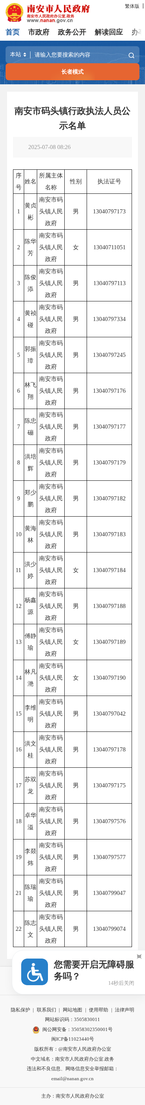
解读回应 (109, 32)
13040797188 (109, 606)
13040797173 (109, 211)
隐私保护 (20, 1010)
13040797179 (109, 462)
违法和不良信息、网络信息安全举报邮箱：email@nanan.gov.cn (73, 1073)
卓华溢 (30, 821)
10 (19, 534)
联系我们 (46, 1010)
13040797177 (109, 426)
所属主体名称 (51, 181)
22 (19, 929)
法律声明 (124, 1010)
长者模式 (72, 71)
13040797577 (109, 857)
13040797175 (109, 785)
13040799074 (109, 929)
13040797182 (109, 498)
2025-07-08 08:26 (49, 147)
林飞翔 (30, 391)
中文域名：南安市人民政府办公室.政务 (72, 1059)
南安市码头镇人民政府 (51, 211)
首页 (13, 32)
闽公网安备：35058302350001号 (77, 1029)
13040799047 (109, 893)
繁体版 (132, 6)
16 (19, 749)
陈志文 (30, 929)
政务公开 (72, 32)
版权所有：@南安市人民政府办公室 (72, 1049)
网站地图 (72, 1010)
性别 (76, 181)
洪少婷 (30, 570)
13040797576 (109, 821)
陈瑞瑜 (30, 893)
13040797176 (109, 391)
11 (18, 570)
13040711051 (109, 247)
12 (19, 606)
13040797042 (109, 713)
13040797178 (109, 749)
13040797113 (109, 283)
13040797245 (109, 355)
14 (19, 678)
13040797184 (109, 570)
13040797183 (109, 534)
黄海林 (30, 534)
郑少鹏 (30, 498)
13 (19, 642)
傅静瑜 (30, 642)
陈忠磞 (30, 427)
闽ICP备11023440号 (72, 1039)
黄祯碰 (30, 319)
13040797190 (109, 678)
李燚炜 (30, 857)
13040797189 (109, 642)
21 (19, 893)
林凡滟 (30, 678)
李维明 (30, 713)
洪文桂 (30, 749)
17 (19, 785)
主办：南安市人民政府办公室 (72, 1096)
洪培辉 (30, 462)
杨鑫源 (30, 606)
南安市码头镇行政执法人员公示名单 (72, 118)
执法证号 (109, 181)
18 (19, 821)
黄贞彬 (30, 211)
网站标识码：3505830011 (72, 1019)
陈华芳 (30, 247)
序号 (19, 181)
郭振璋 (30, 355)
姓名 (30, 181)
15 (19, 713)
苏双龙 (30, 785)
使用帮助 (98, 1010)
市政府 (38, 32)
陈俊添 (30, 283)
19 (19, 857)
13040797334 (109, 319)
